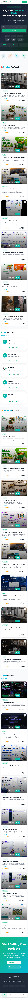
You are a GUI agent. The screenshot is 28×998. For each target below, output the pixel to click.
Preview (12, 86)
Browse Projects (15, 966)
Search (14, 30)
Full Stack (20, 39)
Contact (22, 985)
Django (13, 39)
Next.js (7, 39)
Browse (5, 985)
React (7, 36)
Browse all (3, 678)
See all (2, 70)
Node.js (20, 36)
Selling (16, 985)
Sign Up (24, 2)
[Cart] (20, 2)
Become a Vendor (14, 962)
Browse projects (5, 335)
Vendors (11, 985)
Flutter (13, 36)
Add (18, 86)
